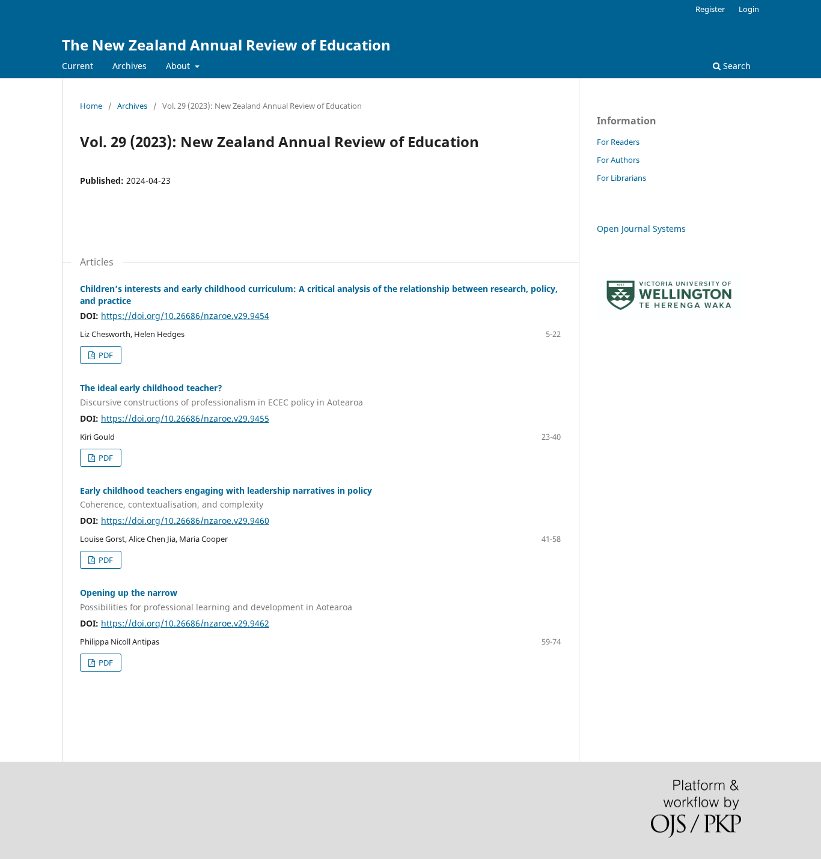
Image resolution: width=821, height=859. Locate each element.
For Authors (618, 159)
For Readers (618, 141)
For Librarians (621, 177)
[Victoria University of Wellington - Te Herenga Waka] (669, 316)
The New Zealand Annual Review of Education (226, 45)
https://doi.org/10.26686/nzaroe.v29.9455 (185, 418)
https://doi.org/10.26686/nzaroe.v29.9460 (185, 520)
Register (710, 9)
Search (736, 65)
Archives (129, 65)
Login (749, 9)
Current (77, 65)
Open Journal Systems (641, 228)
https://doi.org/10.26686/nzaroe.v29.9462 (185, 623)
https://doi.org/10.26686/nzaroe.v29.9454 (185, 315)
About (179, 65)
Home (91, 105)
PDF (105, 355)
